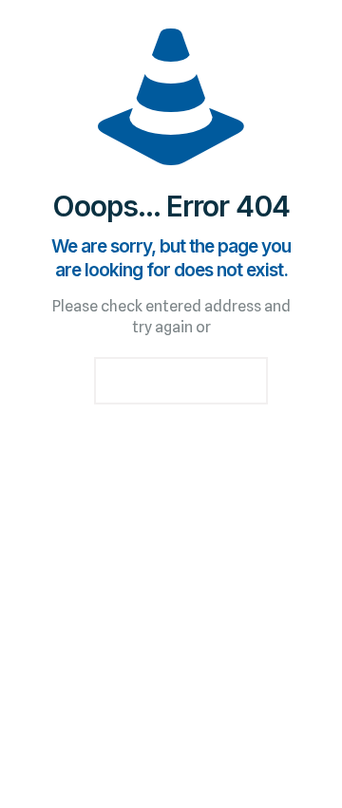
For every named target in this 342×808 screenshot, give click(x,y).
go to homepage (181, 380)
